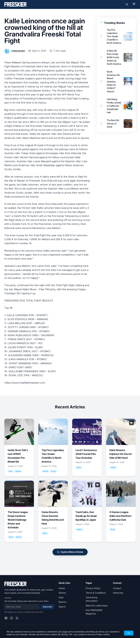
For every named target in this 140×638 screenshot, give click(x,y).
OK (128, 633)
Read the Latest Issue (96, 605)
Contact (117, 588)
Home (62, 588)
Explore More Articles (72, 552)
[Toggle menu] (134, 3)
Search (62, 606)
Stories (62, 592)
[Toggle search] (127, 4)
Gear (61, 597)
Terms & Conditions (96, 592)
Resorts (62, 602)
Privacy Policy (93, 588)
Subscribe (47, 607)
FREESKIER (18, 51)
